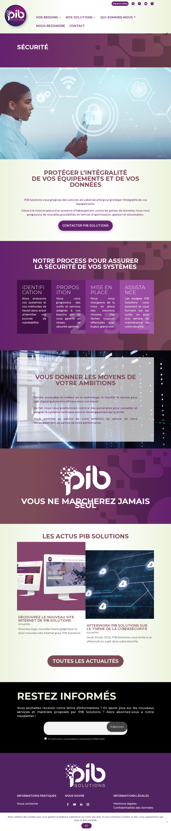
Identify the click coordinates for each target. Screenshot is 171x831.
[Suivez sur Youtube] (74, 804)
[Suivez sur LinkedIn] (81, 804)
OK (86, 825)
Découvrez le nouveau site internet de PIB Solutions (46, 618)
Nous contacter (27, 803)
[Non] (166, 821)
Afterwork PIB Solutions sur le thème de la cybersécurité (117, 627)
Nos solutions (79, 17)
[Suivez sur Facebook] (67, 804)
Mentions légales (125, 803)
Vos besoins (47, 17)
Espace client (120, 3)
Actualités (24, 624)
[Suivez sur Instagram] (88, 804)
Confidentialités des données (133, 807)
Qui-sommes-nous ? (117, 17)
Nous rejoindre (50, 26)
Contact (77, 26)
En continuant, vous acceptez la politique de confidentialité (76, 739)
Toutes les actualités (85, 661)
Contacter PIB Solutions (85, 225)
